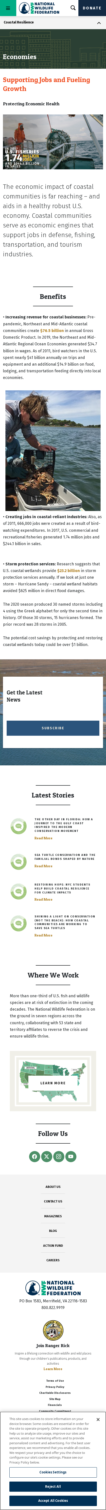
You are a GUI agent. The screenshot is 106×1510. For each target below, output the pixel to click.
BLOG (53, 1231)
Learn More (53, 1369)
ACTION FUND (53, 1245)
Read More (44, 838)
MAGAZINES (53, 1216)
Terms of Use (55, 1380)
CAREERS (53, 1260)
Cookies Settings (52, 1472)
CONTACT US (53, 1201)
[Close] (98, 1419)
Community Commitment (55, 1411)
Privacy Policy (55, 1387)
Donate (92, 8)
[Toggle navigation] (8, 8)
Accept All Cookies (53, 1500)
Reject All (53, 1486)
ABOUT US (53, 1187)
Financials (55, 1405)
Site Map (54, 1399)
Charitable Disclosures (55, 1393)
